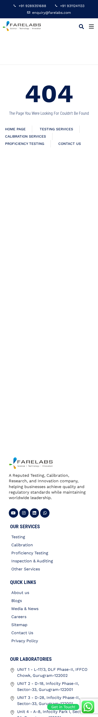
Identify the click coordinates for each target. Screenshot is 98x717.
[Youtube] (13, 513)
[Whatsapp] (45, 513)
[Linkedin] (34, 513)
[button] (91, 26)
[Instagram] (24, 513)
